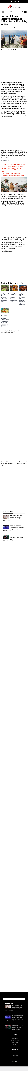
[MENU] (25, 12)
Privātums (15, 1055)
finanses (22, 330)
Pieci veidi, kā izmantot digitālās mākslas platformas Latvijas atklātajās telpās (17, 527)
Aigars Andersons (18, 27)
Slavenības (15, 1046)
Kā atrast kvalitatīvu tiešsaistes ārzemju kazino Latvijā (16, 537)
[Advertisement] (14, 66)
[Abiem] (3, 12)
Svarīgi (10, 330)
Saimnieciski (15, 1038)
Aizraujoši (15, 1042)
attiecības (18, 330)
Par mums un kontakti (15, 1053)
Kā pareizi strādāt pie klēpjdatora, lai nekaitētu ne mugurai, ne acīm (6, 463)
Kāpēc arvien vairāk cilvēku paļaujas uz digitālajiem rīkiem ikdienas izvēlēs (16, 517)
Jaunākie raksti (15, 1037)
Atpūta (7, 330)
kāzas (2, 332)
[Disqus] (14, 488)
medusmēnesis (7, 332)
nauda (12, 332)
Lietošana (15, 1052)
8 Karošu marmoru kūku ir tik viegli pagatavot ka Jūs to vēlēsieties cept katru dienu (13, 169)
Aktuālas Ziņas (15, 1040)
